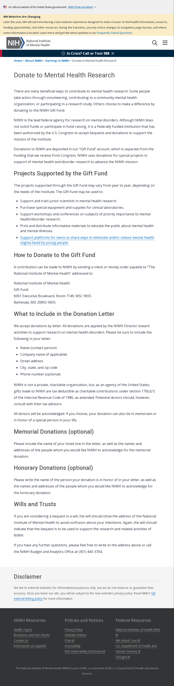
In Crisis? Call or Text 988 (88, 53)
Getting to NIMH (57, 60)
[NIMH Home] (28, 42)
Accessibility (72, 646)
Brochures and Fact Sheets (32, 635)
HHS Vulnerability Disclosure (84, 651)
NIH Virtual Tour (127, 640)
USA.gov (122, 657)
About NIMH (33, 60)
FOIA (68, 640)
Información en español (30, 646)
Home (18, 60)
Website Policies (75, 635)
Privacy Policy (74, 630)
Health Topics (23, 630)
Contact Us (21, 640)
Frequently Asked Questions (114, 33)
